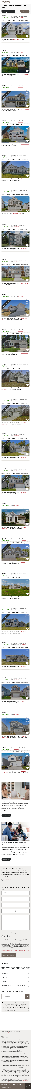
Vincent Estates (24, 353)
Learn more (20, 17)
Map (4, 11)
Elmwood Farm (24, 74)
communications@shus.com (7, 1032)
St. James (23, 179)
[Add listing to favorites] (27, 36)
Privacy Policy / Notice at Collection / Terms (13, 986)
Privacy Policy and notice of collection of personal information (15, 950)
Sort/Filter (11, 11)
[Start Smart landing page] (15, 840)
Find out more (6, 815)
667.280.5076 (7, 880)
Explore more (6, 859)
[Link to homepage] (6, 2)
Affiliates (4, 981)
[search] (25, 2)
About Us (4, 977)
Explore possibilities (6, 1087)
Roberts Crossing (17, 39)
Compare (27, 24)
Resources (5, 973)
